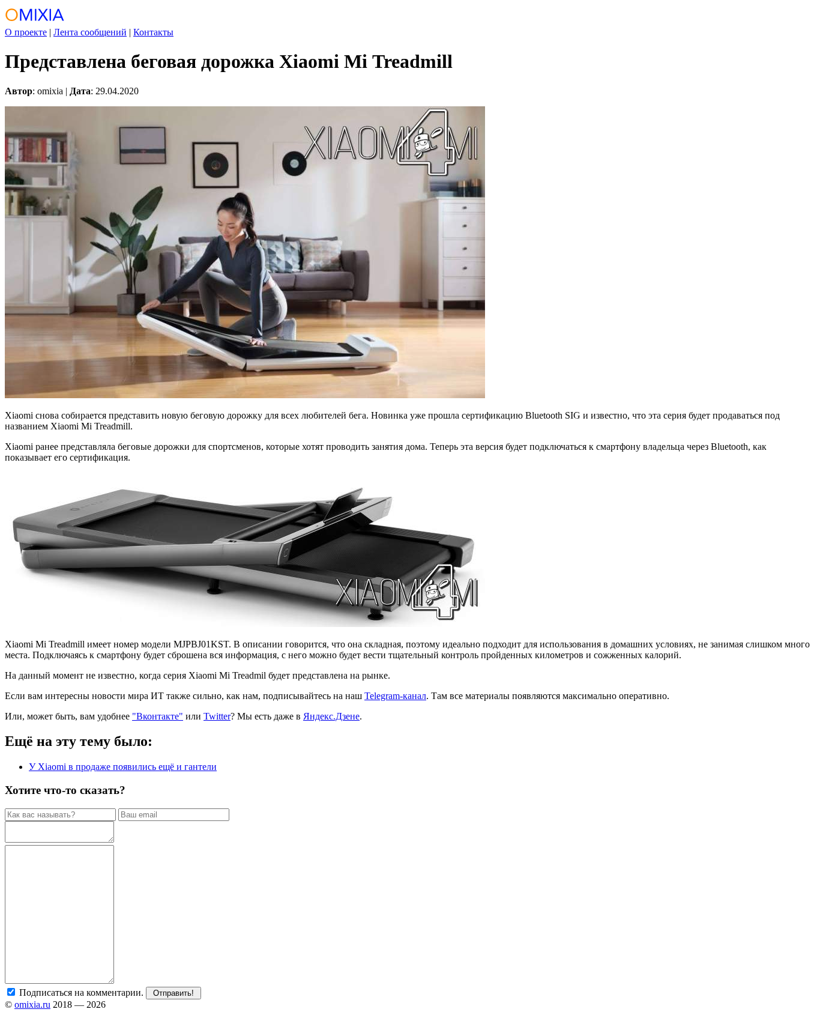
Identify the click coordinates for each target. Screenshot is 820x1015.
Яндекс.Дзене (331, 716)
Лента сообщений (90, 32)
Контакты (153, 32)
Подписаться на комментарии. (80, 992)
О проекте (26, 32)
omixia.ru (32, 1004)
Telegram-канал (395, 696)
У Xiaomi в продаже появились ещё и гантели (123, 767)
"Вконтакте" (157, 716)
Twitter (217, 716)
